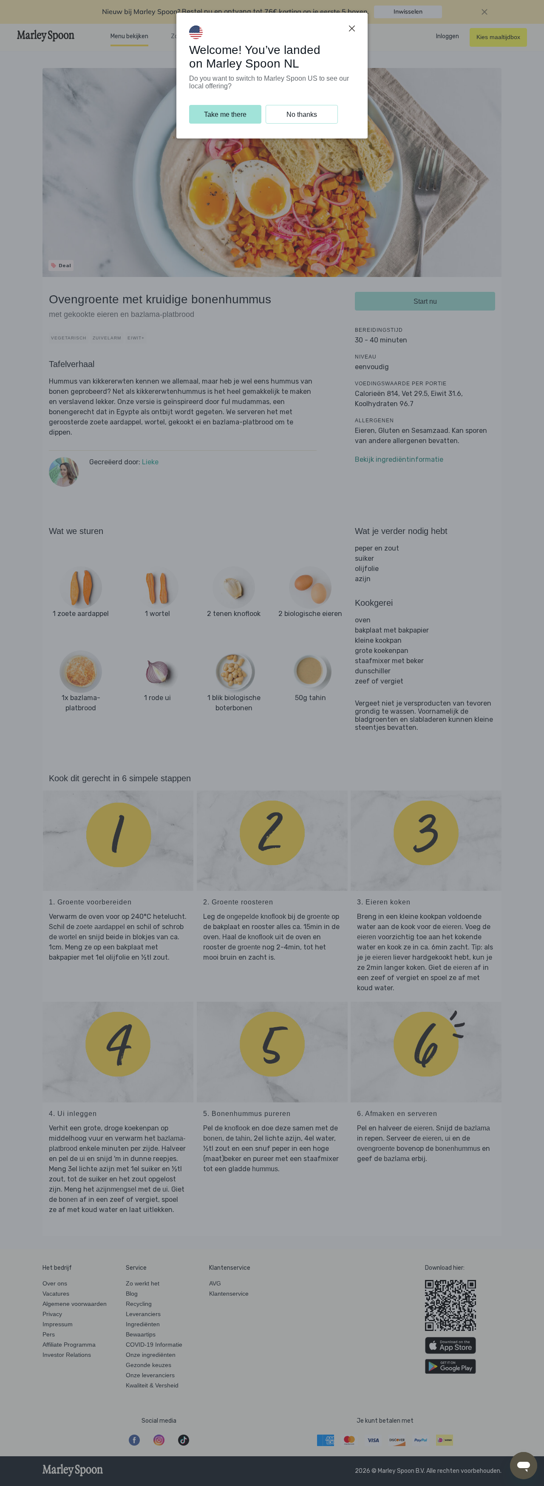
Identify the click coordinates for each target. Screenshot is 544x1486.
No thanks (301, 114)
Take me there (225, 114)
